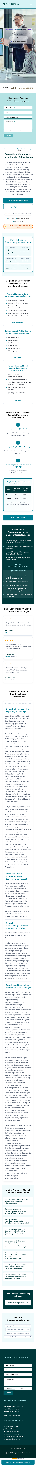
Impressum (17, 1453)
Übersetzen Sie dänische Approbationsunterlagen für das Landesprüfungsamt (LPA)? (15, 1211)
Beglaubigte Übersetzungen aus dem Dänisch (18, 1326)
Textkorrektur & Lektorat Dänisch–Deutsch (18, 1329)
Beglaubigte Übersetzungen (24, 149)
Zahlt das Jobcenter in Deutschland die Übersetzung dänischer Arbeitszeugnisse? (16, 1201)
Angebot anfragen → (18, 322)
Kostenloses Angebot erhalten (18, 1303)
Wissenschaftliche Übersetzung (13, 1436)
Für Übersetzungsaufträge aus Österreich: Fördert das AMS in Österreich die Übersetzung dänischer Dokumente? (15, 1232)
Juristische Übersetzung (11, 1429)
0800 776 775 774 (17, 1406)
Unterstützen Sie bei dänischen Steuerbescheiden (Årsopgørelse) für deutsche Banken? (16, 1276)
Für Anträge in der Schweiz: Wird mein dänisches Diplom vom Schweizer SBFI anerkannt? (15, 1267)
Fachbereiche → (18, 401)
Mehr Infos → (18, 357)
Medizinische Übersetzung (12, 1439)
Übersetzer (12, 149)
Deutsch (11, 1415)
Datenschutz (26, 1453)
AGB (11, 1453)
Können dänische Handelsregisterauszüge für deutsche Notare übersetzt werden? (17, 1221)
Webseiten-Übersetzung (11, 1434)
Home (5, 149)
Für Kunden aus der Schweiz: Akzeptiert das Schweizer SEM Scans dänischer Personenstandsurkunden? (17, 1256)
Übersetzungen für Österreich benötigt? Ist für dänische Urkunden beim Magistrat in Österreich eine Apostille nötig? (15, 1244)
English (17, 1415)
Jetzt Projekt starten (18, 517)
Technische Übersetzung (11, 1431)
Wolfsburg (7, 680)
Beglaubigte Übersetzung (18, 207)
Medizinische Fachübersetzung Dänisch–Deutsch (18, 1337)
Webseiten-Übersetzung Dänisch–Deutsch (18, 1333)
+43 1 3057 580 (15, 1409)
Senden (8, 135)
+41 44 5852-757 (14, 1411)
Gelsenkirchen (9, 633)
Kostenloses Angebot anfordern (18, 201)
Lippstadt (7, 656)
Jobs (7, 1453)
